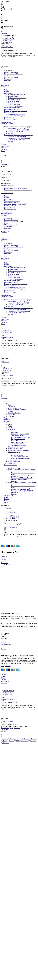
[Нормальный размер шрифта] (2, 5)
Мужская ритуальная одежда (16, 116)
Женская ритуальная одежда (16, 114)
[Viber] (12, 546)
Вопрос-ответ (5, 146)
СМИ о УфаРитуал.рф (11, 77)
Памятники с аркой (13, 101)
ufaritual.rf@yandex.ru (7, 47)
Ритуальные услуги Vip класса (13, 74)
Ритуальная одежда (10, 112)
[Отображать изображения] (2, 22)
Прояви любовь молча (11, 72)
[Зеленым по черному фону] (1, 19)
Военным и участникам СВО (16, 94)
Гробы (6, 90)
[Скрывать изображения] (1, 24)
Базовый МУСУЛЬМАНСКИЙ (17, 136)
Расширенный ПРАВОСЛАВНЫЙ (18, 130)
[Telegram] (19, 546)
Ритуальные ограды (10, 119)
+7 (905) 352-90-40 (8, 39)
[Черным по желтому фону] (1, 17)
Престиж (10, 133)
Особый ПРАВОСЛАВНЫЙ (16, 131)
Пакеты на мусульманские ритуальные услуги (18, 135)
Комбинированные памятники (17, 98)
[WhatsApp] (14, 546)
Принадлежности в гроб (11, 109)
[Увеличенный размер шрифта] (2, 7)
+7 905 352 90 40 (6, 174)
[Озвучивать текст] (2, 28)
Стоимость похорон (7, 123)
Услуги (3, 83)
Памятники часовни (14, 103)
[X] (9, 546)
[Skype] (17, 546)
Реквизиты (7, 80)
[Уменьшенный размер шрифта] (1, 3)
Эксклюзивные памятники (16, 106)
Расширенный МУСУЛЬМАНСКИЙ (19, 138)
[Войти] (1, 161)
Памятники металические (12, 107)
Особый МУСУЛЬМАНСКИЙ (17, 139)
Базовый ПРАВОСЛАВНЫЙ (16, 128)
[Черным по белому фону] (1, 11)
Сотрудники (8, 79)
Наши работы (5, 85)
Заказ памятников (6, 122)
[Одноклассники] (4, 546)
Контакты (4, 149)
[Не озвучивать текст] (1, 30)
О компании (8, 70)
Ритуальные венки (9, 117)
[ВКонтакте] (5, 154)
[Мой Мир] (7, 546)
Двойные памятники (14, 96)
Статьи (3, 151)
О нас (2, 67)
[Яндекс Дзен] (5, 155)
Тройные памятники (14, 104)
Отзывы (6, 75)
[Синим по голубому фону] (1, 15)
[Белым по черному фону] (1, 13)
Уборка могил (5, 144)
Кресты (6, 91)
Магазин (3, 86)
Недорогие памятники (14, 99)
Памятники (7, 93)
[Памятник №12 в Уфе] (19, 599)
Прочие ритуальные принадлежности (15, 111)
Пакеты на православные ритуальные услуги (18, 127)
